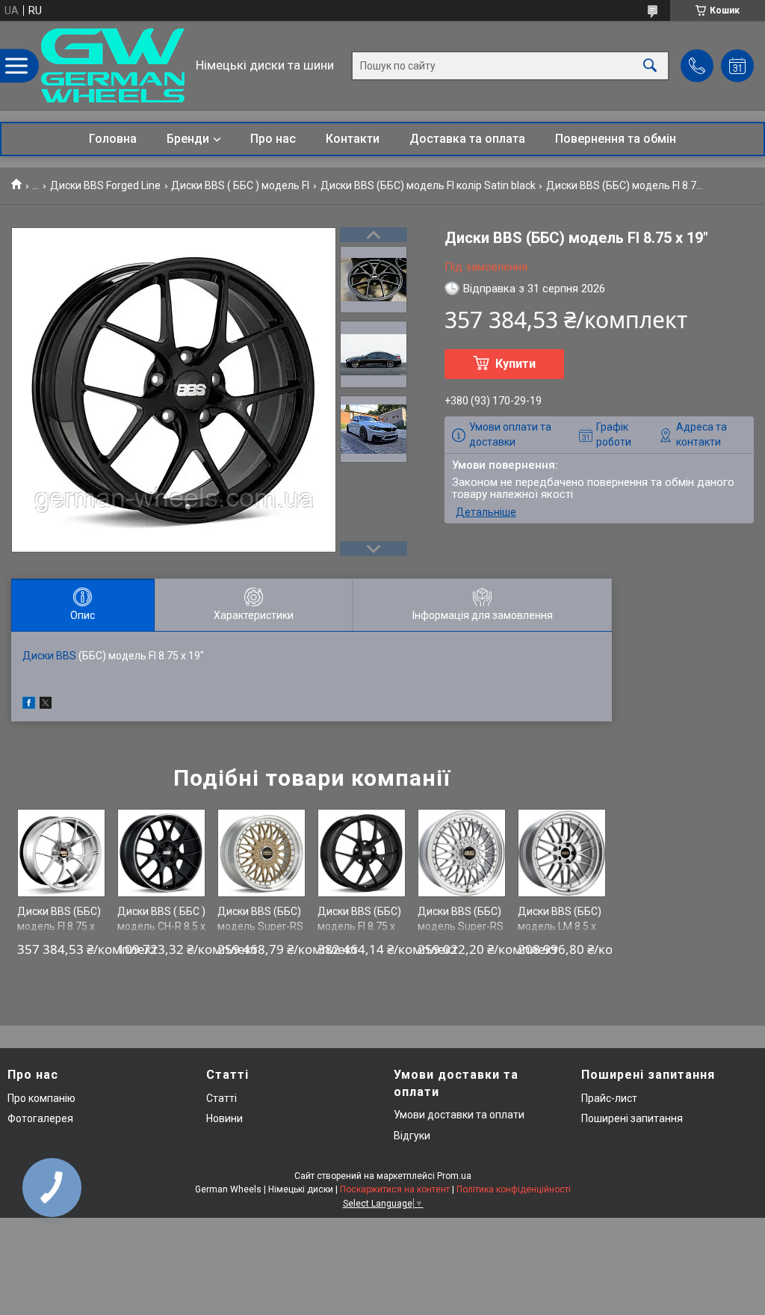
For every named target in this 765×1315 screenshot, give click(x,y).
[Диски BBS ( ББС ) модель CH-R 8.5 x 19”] (161, 853)
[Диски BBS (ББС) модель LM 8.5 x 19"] (562, 853)
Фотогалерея (40, 1118)
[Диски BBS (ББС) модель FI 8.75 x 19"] (61, 853)
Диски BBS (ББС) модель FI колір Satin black (428, 185)
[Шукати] (650, 65)
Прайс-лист (609, 1098)
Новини (224, 1118)
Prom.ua (454, 1176)
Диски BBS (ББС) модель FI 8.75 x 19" (59, 925)
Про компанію (41, 1098)
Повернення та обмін (615, 139)
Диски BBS (49, 656)
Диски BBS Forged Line (105, 185)
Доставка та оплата (467, 139)
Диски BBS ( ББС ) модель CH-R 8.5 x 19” (161, 925)
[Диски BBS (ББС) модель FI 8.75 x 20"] (362, 853)
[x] (46, 705)
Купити (515, 364)
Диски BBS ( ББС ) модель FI (240, 185)
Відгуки (412, 1136)
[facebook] (28, 705)
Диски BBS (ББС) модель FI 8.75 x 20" (359, 925)
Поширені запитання (632, 1118)
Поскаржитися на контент (395, 1189)
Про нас (273, 139)
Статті (221, 1098)
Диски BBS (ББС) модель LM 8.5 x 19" (559, 925)
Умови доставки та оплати (459, 1115)
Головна (113, 139)
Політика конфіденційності (513, 1189)
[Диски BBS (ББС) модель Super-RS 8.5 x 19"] (261, 853)
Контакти (353, 139)
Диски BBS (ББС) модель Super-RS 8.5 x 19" (260, 925)
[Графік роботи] (737, 65)
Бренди (188, 139)
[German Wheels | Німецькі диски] (113, 65)
